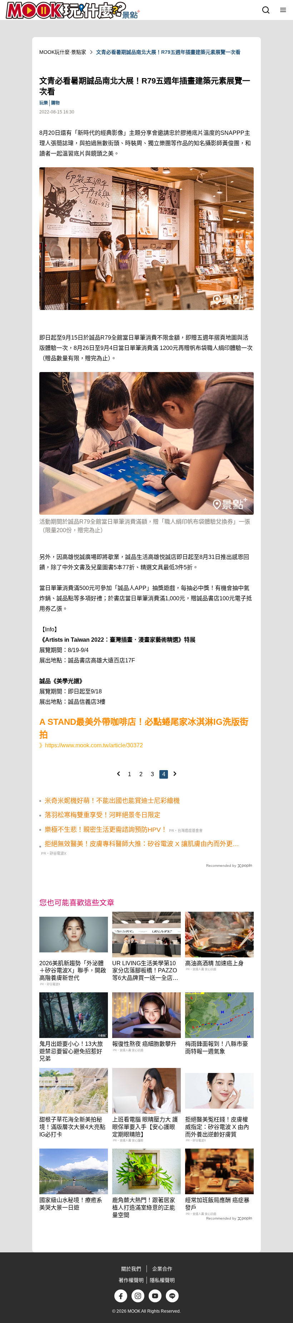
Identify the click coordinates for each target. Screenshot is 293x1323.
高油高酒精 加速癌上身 (214, 963)
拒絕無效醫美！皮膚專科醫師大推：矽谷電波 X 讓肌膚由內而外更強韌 (142, 844)
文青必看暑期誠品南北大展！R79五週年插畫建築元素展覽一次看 (168, 52)
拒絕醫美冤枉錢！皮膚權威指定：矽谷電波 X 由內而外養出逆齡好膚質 (217, 1127)
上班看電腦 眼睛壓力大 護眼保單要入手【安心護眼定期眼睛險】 (145, 1127)
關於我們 (131, 1269)
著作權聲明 (131, 1280)
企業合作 (162, 1269)
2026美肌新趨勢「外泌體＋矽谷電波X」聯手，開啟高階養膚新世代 (72, 970)
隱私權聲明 (162, 1280)
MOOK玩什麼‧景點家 (62, 52)
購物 (55, 103)
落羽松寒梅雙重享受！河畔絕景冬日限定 (102, 815)
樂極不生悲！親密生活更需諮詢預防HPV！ (106, 829)
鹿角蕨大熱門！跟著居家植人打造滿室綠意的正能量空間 (143, 1207)
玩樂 (43, 103)
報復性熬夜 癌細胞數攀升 (144, 1044)
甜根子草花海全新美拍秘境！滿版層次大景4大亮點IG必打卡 (72, 1127)
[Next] (175, 774)
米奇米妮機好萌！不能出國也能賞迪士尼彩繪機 (112, 800)
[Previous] (118, 774)
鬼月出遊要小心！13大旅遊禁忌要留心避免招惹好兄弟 (71, 1051)
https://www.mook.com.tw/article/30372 (94, 745)
